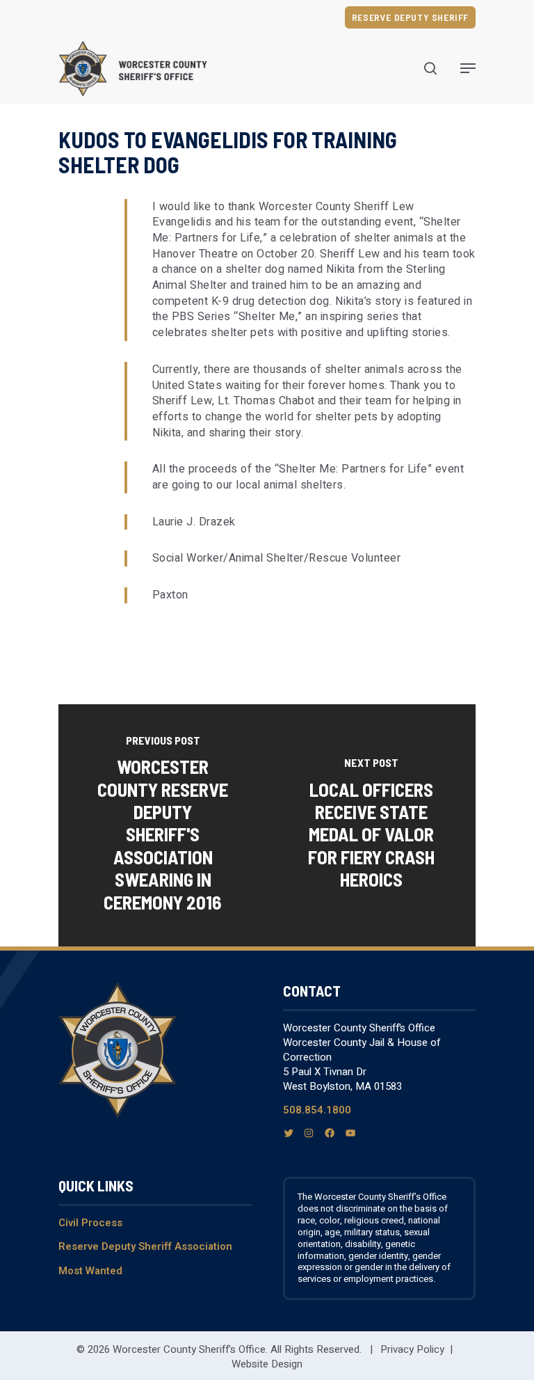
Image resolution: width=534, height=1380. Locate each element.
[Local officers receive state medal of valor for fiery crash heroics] (371, 825)
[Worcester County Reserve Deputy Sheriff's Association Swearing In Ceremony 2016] (162, 825)
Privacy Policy (412, 1349)
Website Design (267, 1364)
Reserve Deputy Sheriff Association (145, 1246)
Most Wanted (90, 1270)
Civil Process (90, 1222)
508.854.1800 (317, 1110)
